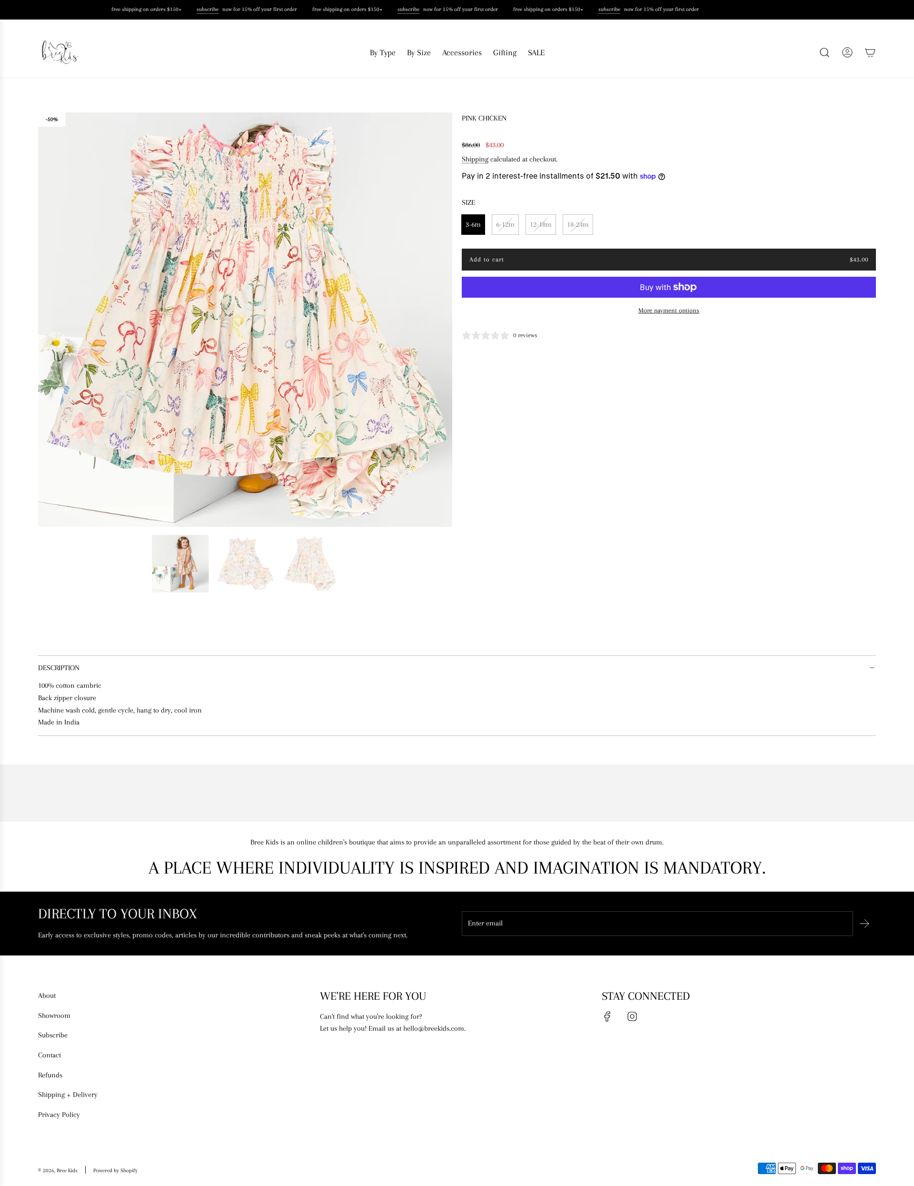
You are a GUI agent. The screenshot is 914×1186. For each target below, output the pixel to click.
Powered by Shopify (115, 1170)
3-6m (473, 224)
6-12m (505, 224)
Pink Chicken (484, 118)
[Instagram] (632, 1016)
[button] (48, 319)
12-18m (541, 224)
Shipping (475, 159)
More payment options (668, 310)
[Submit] (864, 923)
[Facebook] (607, 1016)
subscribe (204, 9)
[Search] (824, 52)
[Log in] (847, 52)
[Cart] (870, 52)
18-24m (578, 224)
